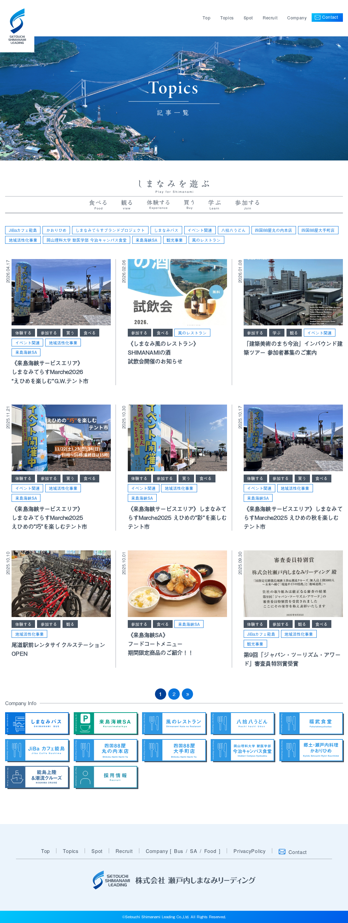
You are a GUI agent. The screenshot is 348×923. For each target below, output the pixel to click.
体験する (23, 333)
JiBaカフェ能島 (23, 230)
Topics (227, 18)
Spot (248, 18)
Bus (178, 850)
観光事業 (175, 240)
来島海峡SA (146, 240)
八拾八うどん (233, 230)
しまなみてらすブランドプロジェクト (110, 230)
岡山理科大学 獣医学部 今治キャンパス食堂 (87, 240)
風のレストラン (206, 240)
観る (294, 333)
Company (297, 18)
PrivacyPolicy (249, 850)
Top (206, 18)
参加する (49, 333)
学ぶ (277, 333)
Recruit (270, 18)
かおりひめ (56, 230)
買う (70, 333)
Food (210, 850)
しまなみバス (166, 230)
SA (193, 850)
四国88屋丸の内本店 (273, 230)
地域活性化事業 (23, 240)
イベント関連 (200, 230)
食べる (90, 333)
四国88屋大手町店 (318, 230)
